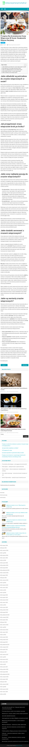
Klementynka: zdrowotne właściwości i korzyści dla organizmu (15, 741)
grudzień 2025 (5, 565)
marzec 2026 (5, 557)
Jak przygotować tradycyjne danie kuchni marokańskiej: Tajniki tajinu (5, 365)
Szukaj (2, 434)
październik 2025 (5, 570)
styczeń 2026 (5, 562)
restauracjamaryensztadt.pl (14, 44)
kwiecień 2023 (5, 599)
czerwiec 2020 (5, 684)
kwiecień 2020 (5, 689)
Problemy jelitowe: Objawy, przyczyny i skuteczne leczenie (14, 731)
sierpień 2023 (5, 597)
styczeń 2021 (5, 666)
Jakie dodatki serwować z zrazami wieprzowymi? (11, 71)
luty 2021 (4, 664)
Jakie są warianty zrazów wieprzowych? (9, 72)
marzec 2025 (5, 587)
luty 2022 (4, 634)
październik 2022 (5, 614)
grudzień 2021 (5, 639)
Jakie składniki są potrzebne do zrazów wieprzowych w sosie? (14, 66)
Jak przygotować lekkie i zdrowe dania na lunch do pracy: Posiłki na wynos (14, 409)
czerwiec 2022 (5, 624)
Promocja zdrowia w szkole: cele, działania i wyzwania (13, 711)
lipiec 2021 (4, 652)
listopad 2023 (5, 595)
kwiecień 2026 (5, 555)
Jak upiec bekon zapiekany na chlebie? (10, 448)
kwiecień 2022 (5, 629)
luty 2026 (4, 560)
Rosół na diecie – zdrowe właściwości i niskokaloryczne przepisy (14, 470)
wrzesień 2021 (5, 647)
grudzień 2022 (5, 609)
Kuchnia (2, 42)
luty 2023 (4, 604)
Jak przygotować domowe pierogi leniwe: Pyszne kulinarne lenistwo (14, 389)
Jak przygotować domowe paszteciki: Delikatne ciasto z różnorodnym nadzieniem (25, 365)
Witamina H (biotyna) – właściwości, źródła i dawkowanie (14, 724)
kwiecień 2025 (5, 585)
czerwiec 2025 (5, 580)
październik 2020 (5, 674)
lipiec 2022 (4, 622)
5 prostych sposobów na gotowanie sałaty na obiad (13, 452)
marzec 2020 (5, 691)
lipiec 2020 (4, 681)
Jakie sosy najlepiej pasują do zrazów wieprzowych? (12, 69)
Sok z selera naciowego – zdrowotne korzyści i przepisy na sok (14, 474)
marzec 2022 (5, 632)
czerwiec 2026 (5, 550)
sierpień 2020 (5, 679)
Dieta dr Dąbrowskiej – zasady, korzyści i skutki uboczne (14, 477)
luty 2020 (4, 694)
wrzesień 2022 (5, 617)
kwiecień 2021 (5, 659)
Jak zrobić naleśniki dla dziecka (8, 715)
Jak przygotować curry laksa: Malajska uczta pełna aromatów (15, 718)
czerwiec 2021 (5, 654)
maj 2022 (4, 627)
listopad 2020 (5, 671)
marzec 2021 (5, 661)
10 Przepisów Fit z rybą (7, 450)
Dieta (3, 492)
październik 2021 (5, 644)
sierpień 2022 (5, 619)
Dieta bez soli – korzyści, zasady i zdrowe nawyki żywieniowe (15, 713)
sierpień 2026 (5, 545)
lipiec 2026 (4, 547)
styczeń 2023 (5, 607)
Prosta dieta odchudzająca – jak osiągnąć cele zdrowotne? (14, 464)
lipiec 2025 (4, 577)
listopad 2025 (5, 567)
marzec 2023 (5, 602)
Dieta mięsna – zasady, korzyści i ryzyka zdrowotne (13, 466)
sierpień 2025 (5, 575)
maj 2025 (4, 582)
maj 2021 (4, 657)
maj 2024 (4, 592)
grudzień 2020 (5, 669)
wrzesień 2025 (5, 572)
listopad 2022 (5, 612)
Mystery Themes (19, 745)
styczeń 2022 (5, 637)
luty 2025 (4, 590)
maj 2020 (4, 686)
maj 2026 (4, 552)
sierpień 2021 (5, 649)
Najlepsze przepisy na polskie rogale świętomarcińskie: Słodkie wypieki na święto (13, 430)
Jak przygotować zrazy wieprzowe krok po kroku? (11, 68)
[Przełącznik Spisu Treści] (24, 65)
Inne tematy (4, 495)
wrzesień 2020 (5, 676)
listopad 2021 (5, 642)
